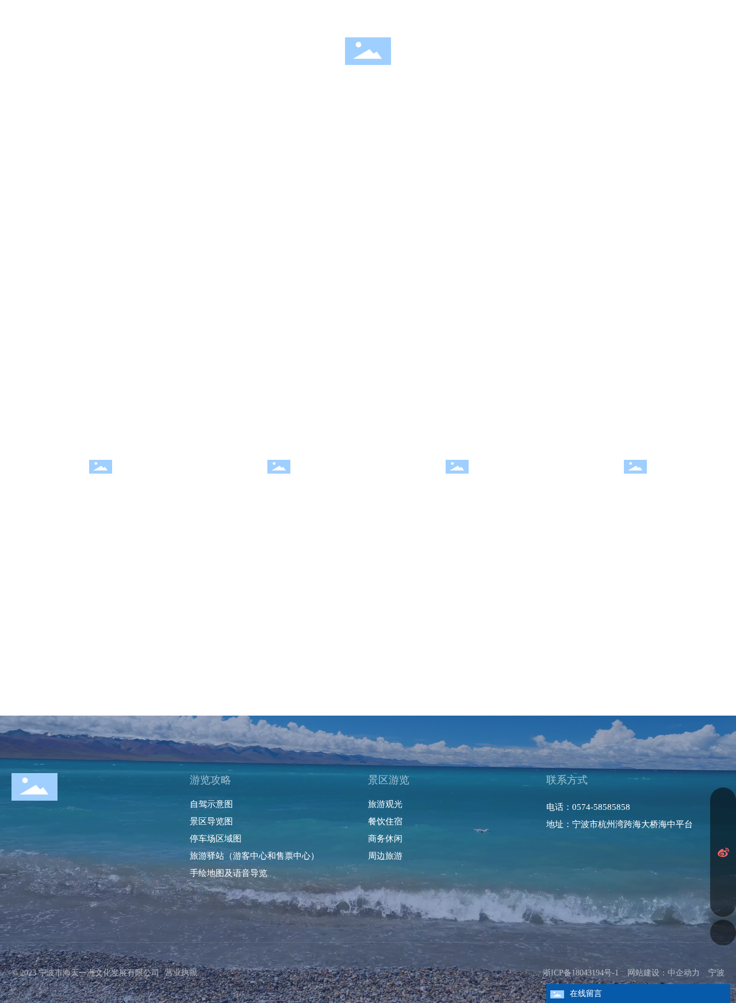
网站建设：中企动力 (663, 973)
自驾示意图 (211, 803)
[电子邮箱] (723, 878)
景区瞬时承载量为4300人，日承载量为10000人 (113, 12)
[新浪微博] (723, 852)
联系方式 (567, 780)
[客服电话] (723, 800)
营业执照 (181, 972)
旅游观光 (101, 488)
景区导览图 (211, 821)
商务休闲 (457, 488)
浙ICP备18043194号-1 (581, 973)
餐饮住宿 (279, 488)
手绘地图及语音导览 (228, 872)
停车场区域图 (215, 838)
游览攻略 (210, 780)
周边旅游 (635, 488)
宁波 (716, 973)
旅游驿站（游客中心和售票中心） (254, 855)
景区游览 (388, 780)
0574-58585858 (601, 807)
